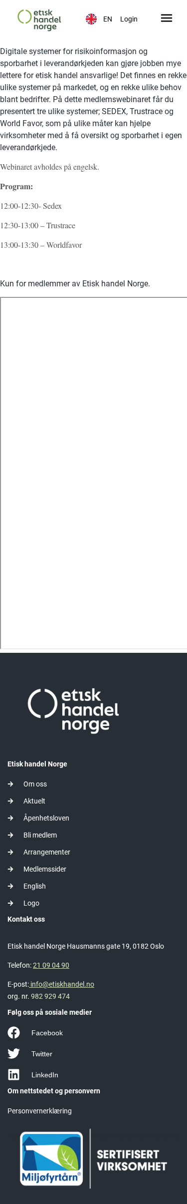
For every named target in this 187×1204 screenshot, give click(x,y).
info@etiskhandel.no (61, 984)
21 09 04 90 (51, 965)
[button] (166, 19)
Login (129, 19)
